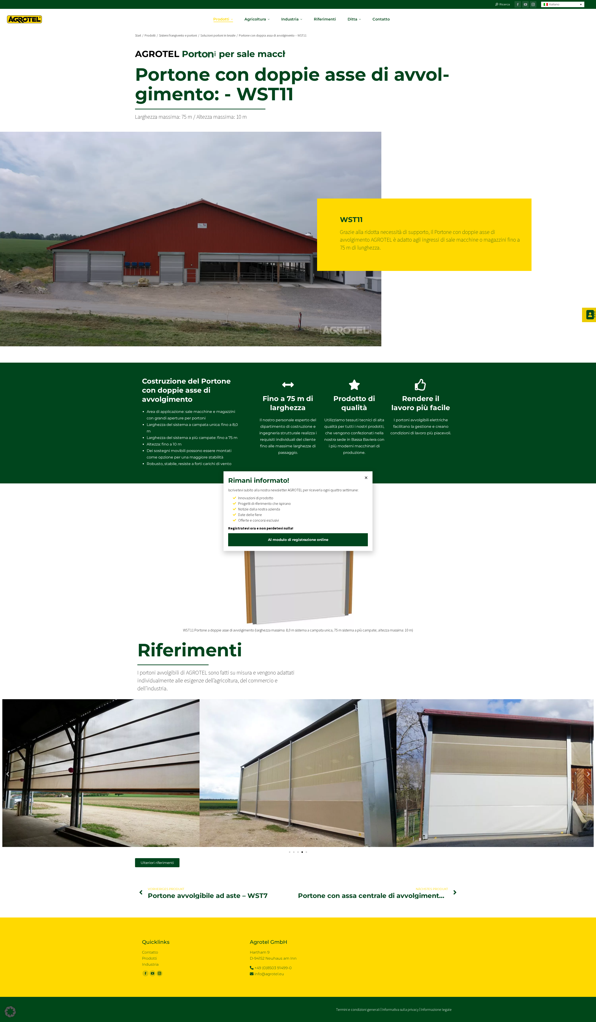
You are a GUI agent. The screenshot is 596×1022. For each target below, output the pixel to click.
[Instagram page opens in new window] (533, 4)
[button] (562, 4)
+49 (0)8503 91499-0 (273, 968)
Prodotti (149, 958)
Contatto (150, 952)
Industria (150, 964)
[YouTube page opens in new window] (525, 4)
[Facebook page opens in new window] (518, 4)
